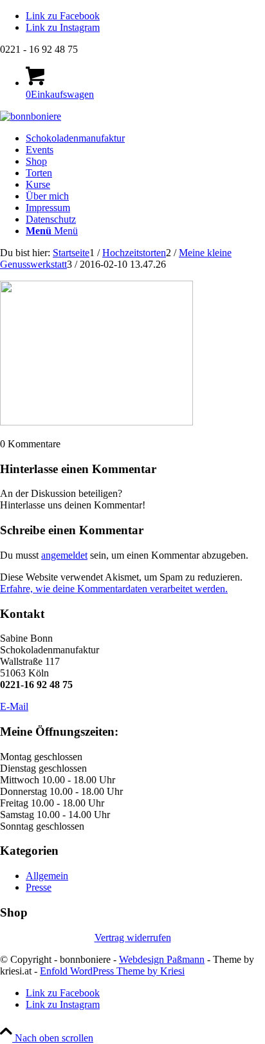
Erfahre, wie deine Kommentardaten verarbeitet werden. (114, 588)
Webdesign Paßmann (162, 959)
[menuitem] (145, 138)
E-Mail (14, 706)
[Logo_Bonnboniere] (30, 116)
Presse (38, 887)
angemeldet (64, 555)
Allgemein (47, 875)
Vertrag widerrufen (133, 937)
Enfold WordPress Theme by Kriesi (112, 970)
